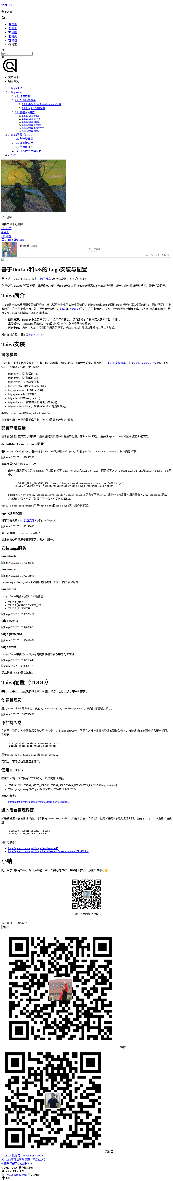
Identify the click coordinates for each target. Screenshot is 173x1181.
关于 (14, 28)
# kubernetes (27, 1155)
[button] (86, 17)
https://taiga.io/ (36, 334)
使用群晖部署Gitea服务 (15, 1163)
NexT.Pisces (20, 1174)
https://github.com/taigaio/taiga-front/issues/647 (33, 848)
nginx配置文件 (26, 520)
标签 (14, 32)
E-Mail (20, 239)
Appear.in (74, 308)
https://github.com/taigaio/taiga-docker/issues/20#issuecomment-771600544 (48, 851)
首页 (14, 24)
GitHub (9, 239)
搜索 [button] (14, 44)
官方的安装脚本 (116, 363)
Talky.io (62, 308)
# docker (39, 1155)
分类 (14, 36)
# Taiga (5, 1155)
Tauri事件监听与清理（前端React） (26, 1159)
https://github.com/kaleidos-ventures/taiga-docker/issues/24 (39, 801)
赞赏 (5, 927)
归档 (14, 40)
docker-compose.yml (145, 363)
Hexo (8, 1174)
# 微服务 (15, 1155)
